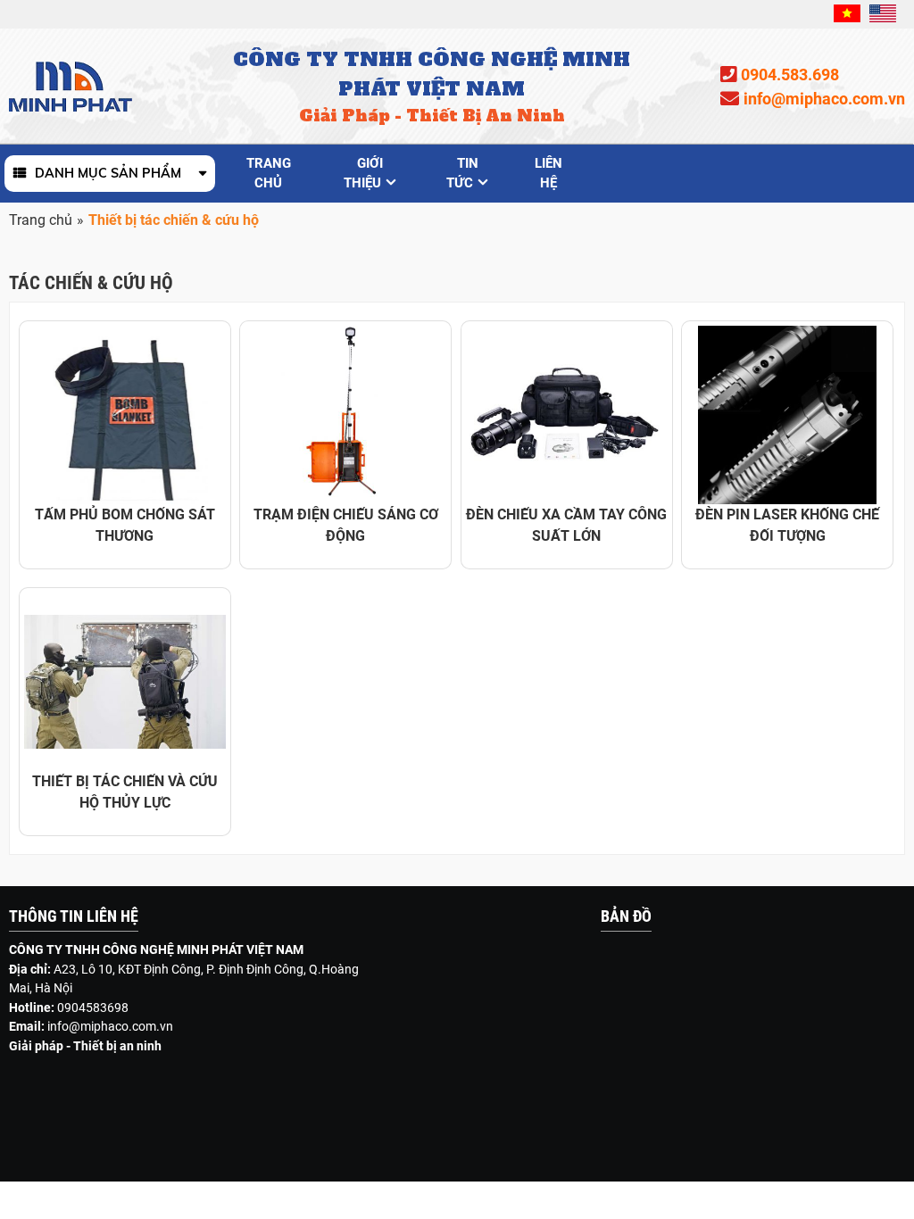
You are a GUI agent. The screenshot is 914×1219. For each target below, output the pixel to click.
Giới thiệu (363, 173)
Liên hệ (548, 173)
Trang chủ (268, 173)
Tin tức (462, 173)
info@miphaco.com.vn (110, 1026)
